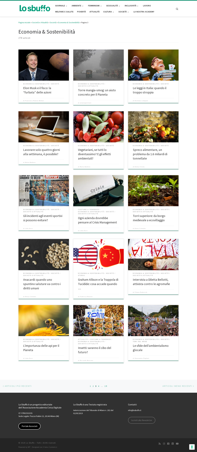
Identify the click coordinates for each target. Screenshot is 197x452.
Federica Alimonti (86, 296)
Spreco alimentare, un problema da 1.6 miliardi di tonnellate (150, 154)
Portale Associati (29, 426)
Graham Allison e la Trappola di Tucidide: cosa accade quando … (98, 284)
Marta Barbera (30, 162)
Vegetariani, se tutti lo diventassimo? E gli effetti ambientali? (94, 154)
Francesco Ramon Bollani (34, 100)
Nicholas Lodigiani (141, 100)
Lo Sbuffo (30, 443)
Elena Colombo (140, 228)
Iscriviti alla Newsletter (141, 420)
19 (106, 386)
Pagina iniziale (24, 22)
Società (53, 22)
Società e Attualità (40, 22)
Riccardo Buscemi (86, 360)
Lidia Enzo (29, 228)
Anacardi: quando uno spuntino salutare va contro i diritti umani (42, 284)
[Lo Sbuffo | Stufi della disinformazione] (34, 8)
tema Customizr (50, 447)
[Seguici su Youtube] (177, 444)
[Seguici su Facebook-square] (168, 444)
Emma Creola (140, 167)
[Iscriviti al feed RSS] (160, 444)
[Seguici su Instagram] (164, 444)
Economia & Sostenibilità (68, 22)
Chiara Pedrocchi (141, 292)
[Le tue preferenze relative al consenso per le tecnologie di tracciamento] (192, 447)
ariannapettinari (85, 103)
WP (29, 447)
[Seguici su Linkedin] (173, 444)
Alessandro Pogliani (142, 358)
